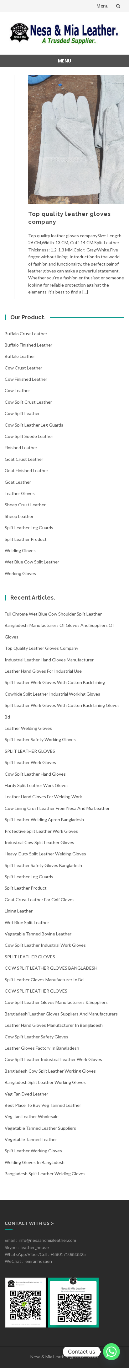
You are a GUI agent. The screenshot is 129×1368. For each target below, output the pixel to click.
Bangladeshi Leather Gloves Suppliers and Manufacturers (61, 1013)
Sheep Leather (19, 516)
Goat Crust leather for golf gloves (40, 899)
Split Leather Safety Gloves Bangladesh (43, 865)
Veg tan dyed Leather (26, 1093)
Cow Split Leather (22, 413)
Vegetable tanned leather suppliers (40, 1128)
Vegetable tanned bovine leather (38, 933)
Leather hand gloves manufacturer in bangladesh (54, 1025)
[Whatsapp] (111, 1351)
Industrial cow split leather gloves (39, 842)
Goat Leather (18, 482)
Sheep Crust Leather (25, 504)
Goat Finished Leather (26, 470)
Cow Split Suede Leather (29, 436)
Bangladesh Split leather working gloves (45, 1082)
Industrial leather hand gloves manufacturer (49, 659)
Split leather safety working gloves (40, 739)
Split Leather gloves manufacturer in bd (44, 979)
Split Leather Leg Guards (29, 527)
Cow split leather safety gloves (36, 1036)
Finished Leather (21, 447)
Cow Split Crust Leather (28, 402)
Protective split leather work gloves (41, 831)
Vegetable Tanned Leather (31, 1139)
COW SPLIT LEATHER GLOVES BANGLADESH (51, 968)
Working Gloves (20, 573)
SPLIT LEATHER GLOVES (30, 751)
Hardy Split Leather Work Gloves (37, 785)
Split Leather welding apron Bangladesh (44, 819)
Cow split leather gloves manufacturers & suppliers (56, 1002)
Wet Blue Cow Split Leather (32, 561)
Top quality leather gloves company (41, 648)
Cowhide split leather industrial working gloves (52, 694)
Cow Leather (17, 390)
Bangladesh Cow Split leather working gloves (50, 1071)
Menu (102, 6)
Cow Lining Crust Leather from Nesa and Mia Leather (57, 808)
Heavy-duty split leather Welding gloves (45, 853)
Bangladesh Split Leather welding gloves (45, 1173)
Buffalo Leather (20, 356)
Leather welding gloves (28, 728)
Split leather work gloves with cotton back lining (55, 682)
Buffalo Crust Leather (26, 333)
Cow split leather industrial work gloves (45, 945)
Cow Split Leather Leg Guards (34, 425)
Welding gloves (20, 550)
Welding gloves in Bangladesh (34, 1162)
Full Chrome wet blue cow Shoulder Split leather (53, 614)
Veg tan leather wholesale (32, 1116)
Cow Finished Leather (26, 379)
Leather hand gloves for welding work (43, 796)
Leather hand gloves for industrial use (43, 671)
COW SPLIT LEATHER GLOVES (36, 991)
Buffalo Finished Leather (28, 344)
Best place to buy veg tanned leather (43, 1105)
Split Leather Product (26, 539)
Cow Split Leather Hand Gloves (35, 774)
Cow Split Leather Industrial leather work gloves (53, 1059)
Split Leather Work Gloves (30, 762)
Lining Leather (19, 910)
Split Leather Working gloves (33, 1150)
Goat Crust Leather (24, 459)
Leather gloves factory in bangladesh (42, 1048)
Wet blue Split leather (27, 922)
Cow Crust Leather (23, 367)
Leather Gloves (20, 493)
